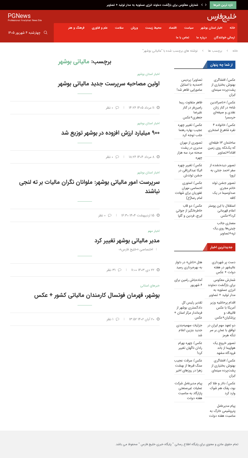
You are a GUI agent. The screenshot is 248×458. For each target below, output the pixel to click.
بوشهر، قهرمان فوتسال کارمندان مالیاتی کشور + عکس (97, 295)
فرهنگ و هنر (76, 27)
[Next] (206, 5)
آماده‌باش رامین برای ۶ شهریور (188, 282)
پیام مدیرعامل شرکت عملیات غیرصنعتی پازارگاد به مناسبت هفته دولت (188, 391)
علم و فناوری (100, 27)
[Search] (45, 33)
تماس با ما (182, 37)
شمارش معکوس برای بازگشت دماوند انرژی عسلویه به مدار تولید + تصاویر (152, 5)
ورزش (134, 27)
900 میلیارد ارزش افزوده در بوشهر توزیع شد (110, 133)
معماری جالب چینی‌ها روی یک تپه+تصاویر (224, 228)
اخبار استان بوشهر (211, 27)
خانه (232, 27)
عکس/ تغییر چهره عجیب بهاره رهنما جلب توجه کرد (190, 130)
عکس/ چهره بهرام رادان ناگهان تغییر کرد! (190, 348)
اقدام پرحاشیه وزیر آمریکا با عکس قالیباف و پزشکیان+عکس (222, 310)
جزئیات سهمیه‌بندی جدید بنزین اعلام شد (189, 330)
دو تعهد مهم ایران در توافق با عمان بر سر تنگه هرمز (221, 330)
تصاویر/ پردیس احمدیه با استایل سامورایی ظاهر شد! (189, 84)
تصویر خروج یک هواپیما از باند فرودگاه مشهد (224, 348)
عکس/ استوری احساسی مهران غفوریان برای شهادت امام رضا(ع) (188, 190)
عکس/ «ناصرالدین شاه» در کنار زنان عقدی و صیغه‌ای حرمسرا (222, 110)
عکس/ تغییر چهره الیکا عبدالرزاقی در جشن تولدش (190, 170)
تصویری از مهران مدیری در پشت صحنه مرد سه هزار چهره (189, 150)
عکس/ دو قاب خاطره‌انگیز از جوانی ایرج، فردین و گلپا (189, 210)
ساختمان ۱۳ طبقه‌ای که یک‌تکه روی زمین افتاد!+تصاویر (221, 147)
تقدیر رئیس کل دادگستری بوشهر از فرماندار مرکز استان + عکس (188, 310)
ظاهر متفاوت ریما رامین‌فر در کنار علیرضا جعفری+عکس (190, 110)
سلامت (119, 27)
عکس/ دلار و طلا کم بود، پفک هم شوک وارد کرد (221, 388)
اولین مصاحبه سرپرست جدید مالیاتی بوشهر (109, 83)
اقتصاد (173, 27)
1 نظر (110, 319)
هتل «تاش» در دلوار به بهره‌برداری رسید (188, 265)
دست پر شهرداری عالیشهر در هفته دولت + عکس (223, 267)
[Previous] (202, 5)
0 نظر (109, 107)
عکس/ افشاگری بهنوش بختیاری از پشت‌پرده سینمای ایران (223, 87)
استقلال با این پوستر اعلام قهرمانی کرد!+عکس (221, 210)
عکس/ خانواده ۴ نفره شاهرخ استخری (221, 127)
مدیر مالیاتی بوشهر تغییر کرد (127, 240)
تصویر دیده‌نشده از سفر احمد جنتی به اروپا (222, 170)
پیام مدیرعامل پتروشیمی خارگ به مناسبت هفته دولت (222, 410)
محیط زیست (153, 27)
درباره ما (201, 37)
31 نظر (111, 270)
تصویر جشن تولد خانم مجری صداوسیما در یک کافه (223, 190)
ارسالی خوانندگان (224, 37)
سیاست (189, 27)
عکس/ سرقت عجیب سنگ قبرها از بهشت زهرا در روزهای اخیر (188, 365)
